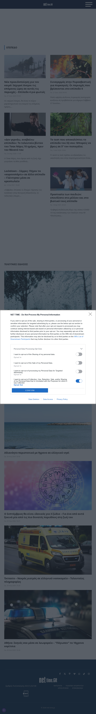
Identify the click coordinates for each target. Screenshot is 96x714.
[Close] (91, 315)
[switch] (79, 354)
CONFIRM (30, 390)
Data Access (48, 399)
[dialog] (48, 357)
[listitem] (48, 348)
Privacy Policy (62, 399)
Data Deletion (33, 399)
